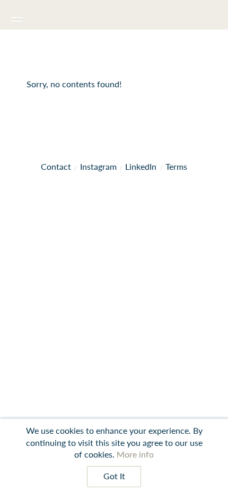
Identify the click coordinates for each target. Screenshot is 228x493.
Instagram (98, 166)
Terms (176, 166)
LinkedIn (140, 166)
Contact (56, 166)
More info (135, 454)
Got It (114, 476)
